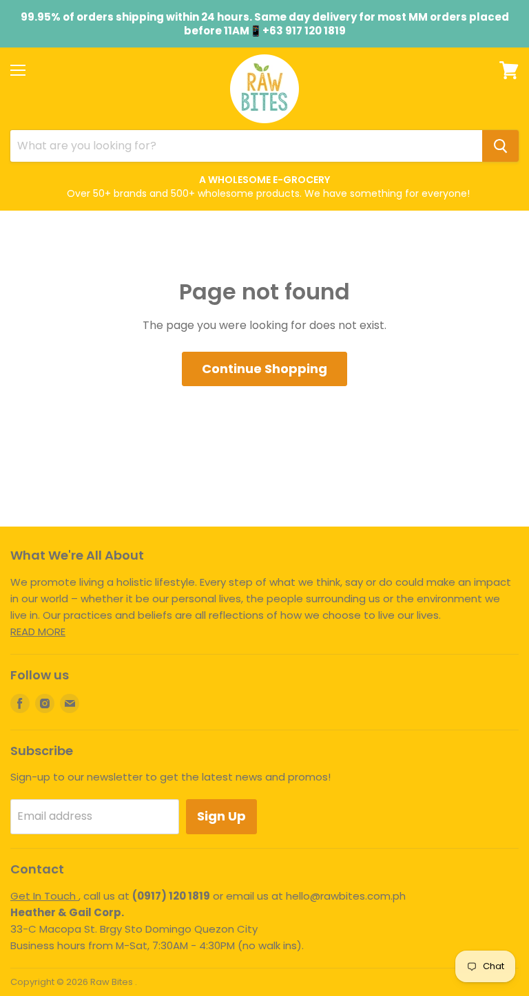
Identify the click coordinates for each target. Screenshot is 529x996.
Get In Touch (44, 896)
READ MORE (37, 631)
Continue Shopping (264, 368)
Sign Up (221, 816)
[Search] (500, 146)
